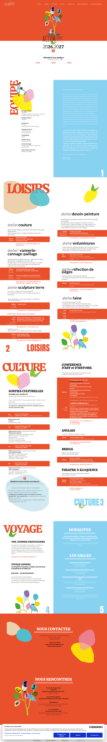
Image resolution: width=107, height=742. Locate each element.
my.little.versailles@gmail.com (78, 321)
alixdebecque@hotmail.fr (35, 310)
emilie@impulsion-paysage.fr (88, 237)
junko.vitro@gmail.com (86, 262)
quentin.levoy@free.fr (86, 464)
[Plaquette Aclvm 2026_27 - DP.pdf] (61, 60)
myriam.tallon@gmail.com (34, 340)
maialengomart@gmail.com (87, 289)
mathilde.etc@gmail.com (76, 488)
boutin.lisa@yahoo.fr (85, 442)
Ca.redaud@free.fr (75, 422)
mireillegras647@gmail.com (28, 556)
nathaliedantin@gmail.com (33, 281)
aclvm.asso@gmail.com (86, 420)
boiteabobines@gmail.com (33, 243)
